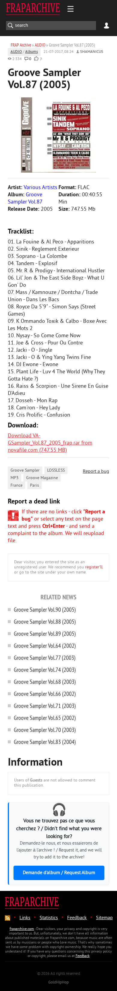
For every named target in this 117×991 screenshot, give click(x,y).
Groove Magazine (42, 478)
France (16, 485)
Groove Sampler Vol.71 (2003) (45, 705)
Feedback (77, 918)
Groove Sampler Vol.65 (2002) (45, 717)
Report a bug (96, 472)
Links (25, 918)
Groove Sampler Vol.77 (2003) (45, 657)
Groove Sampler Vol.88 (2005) (45, 621)
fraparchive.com (22, 929)
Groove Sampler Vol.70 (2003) (45, 729)
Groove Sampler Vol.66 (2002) (45, 693)
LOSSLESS (56, 470)
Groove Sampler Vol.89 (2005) (45, 633)
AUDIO (16, 52)
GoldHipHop (58, 982)
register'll (94, 567)
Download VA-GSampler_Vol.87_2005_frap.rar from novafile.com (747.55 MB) (50, 443)
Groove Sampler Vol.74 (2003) (45, 669)
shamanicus (91, 52)
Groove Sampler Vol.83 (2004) (45, 741)
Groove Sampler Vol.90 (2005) (45, 609)
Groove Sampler (25, 470)
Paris (34, 485)
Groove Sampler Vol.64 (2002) (45, 645)
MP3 (14, 478)
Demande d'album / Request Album (59, 873)
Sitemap (104, 918)
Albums (31, 52)
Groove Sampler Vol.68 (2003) (45, 681)
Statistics (49, 918)
